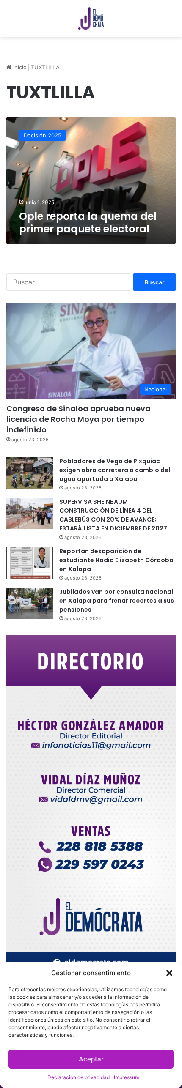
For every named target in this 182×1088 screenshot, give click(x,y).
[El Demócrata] (91, 18)
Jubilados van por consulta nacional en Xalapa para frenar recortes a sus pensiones (116, 601)
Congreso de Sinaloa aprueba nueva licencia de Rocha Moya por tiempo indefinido (78, 419)
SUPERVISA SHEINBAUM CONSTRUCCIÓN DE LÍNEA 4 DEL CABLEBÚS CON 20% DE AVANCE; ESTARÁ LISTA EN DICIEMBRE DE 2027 (113, 515)
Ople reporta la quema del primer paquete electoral (88, 222)
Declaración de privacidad (78, 1077)
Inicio (19, 67)
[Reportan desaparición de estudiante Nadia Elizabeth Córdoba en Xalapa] (29, 563)
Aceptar (91, 1059)
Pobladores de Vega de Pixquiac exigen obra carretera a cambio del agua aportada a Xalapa (114, 470)
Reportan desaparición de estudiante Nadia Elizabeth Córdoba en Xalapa (116, 560)
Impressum (126, 1077)
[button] (169, 973)
